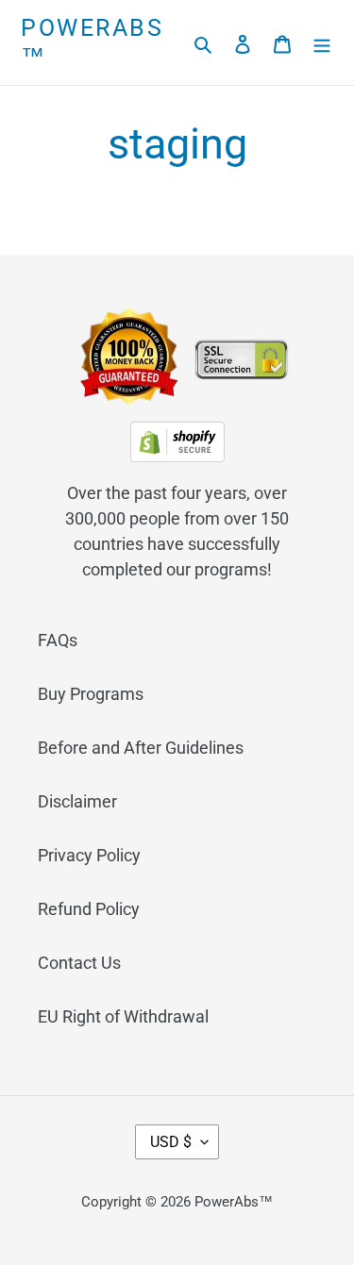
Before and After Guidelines (141, 747)
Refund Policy (89, 909)
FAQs (57, 640)
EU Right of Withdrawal (123, 1016)
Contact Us (79, 963)
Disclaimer (77, 801)
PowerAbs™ (92, 42)
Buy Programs (90, 694)
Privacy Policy (89, 855)
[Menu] (322, 43)
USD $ (171, 1142)
